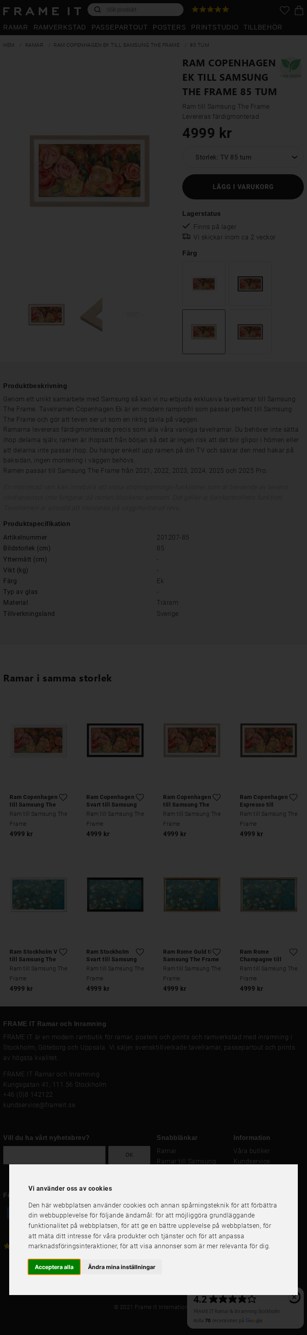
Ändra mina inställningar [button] (121, 1266)
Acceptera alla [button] (54, 1266)
